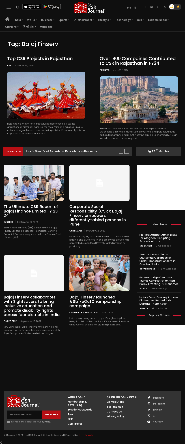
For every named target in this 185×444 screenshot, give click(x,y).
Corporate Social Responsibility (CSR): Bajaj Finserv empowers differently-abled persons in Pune (97, 215)
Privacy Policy (43, 421)
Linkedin (157, 409)
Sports (143, 308)
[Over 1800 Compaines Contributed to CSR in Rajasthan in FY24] (139, 99)
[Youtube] (149, 422)
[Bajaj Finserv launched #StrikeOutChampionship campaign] (99, 273)
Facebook (158, 397)
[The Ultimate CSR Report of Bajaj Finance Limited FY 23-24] (34, 183)
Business (104, 70)
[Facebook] (145, 7)
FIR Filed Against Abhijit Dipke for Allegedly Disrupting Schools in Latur (158, 238)
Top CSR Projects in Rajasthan (40, 59)
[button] (17, 7)
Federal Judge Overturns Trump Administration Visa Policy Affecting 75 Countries (158, 280)
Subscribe (51, 414)
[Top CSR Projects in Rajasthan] (46, 95)
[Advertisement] (161, 187)
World (143, 288)
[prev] (121, 151)
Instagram (159, 403)
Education (145, 246)
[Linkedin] (158, 7)
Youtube (158, 421)
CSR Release (75, 230)
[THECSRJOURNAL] (90, 7)
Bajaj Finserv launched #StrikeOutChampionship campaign (95, 301)
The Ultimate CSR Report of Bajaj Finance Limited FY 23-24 (32, 211)
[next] (126, 151)
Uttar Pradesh (147, 269)
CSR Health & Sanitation (83, 312)
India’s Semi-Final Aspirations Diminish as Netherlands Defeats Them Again (158, 300)
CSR (9, 65)
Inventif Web (86, 435)
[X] (164, 7)
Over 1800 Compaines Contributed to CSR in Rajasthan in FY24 (138, 61)
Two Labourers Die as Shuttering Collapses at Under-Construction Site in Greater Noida (157, 259)
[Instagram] (151, 7)
